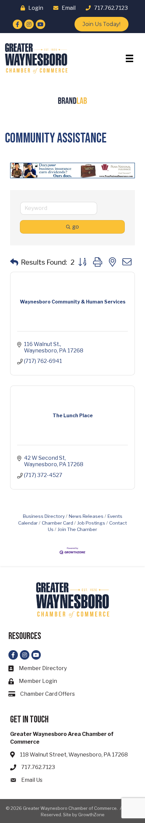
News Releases (86, 516)
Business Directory (44, 516)
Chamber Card (57, 523)
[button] (14, 262)
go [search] (75, 226)
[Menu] (129, 58)
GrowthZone (91, 814)
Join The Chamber (77, 529)
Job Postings (91, 523)
